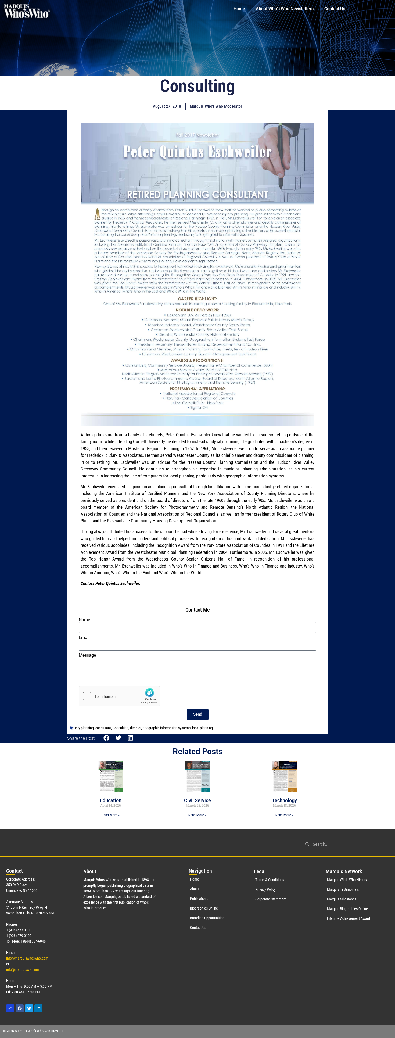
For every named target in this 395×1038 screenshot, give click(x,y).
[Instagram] (10, 1008)
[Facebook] (20, 1008)
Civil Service (197, 800)
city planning (84, 728)
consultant (103, 728)
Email (84, 637)
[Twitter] (29, 1008)
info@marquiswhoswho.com (27, 958)
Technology (284, 800)
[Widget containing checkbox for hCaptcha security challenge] (119, 696)
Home (239, 8)
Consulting (120, 728)
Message (87, 655)
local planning (202, 728)
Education (110, 800)
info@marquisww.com (22, 969)
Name (84, 620)
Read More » (111, 815)
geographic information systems (167, 728)
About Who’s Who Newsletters (285, 8)
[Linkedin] (38, 1008)
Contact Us (334, 8)
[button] (106, 738)
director (135, 728)
